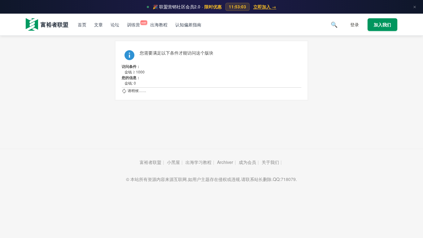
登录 (354, 24)
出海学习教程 (198, 162)
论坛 (115, 24)
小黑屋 (173, 162)
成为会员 (247, 162)
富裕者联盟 (150, 162)
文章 (98, 24)
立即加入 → (265, 7)
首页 (82, 24)
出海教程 (159, 24)
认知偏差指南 (188, 24)
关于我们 (270, 162)
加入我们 (382, 24)
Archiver (225, 162)
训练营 (134, 24)
